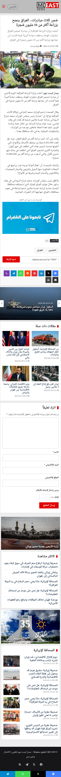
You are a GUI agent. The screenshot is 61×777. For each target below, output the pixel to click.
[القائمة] (3, 7)
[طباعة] (48, 280)
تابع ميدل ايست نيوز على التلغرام (30, 200)
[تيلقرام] (14, 273)
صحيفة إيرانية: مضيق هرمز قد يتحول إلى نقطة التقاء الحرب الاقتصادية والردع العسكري (42, 673)
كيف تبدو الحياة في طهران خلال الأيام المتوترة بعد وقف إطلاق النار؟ (30, 545)
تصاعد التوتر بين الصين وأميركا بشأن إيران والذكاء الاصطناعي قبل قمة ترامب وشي (17, 353)
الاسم (56, 452)
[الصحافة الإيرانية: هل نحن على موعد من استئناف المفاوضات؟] (11, 689)
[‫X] (48, 273)
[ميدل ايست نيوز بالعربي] (48, 6)
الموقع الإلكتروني (52, 477)
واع (47, 240)
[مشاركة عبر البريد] (55, 280)
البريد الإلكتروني (51, 465)
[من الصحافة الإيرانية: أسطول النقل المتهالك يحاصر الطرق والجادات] (45, 338)
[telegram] (30, 218)
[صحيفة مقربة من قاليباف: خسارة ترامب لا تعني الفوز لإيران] (11, 716)
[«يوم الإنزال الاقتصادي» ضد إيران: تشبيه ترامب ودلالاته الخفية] (11, 661)
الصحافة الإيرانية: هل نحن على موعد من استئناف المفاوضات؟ (33, 592)
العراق (39, 250)
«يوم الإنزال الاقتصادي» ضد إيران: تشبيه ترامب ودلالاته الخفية (41, 659)
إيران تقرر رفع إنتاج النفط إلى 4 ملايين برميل (46, 385)
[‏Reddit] (27, 273)
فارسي (12, 7)
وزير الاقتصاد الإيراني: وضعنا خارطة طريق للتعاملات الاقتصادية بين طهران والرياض (16, 388)
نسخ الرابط (11, 259)
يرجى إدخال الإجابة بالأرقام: (47, 490)
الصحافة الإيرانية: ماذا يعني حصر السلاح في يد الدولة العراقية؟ (31, 583)
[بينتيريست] (34, 273)
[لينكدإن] (41, 273)
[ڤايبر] (7, 273)
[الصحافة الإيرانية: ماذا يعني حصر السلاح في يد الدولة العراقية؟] (11, 702)
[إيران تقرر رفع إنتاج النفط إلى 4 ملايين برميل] (45, 373)
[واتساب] (21, 273)
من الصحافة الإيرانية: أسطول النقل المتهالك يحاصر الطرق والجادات (45, 352)
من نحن (29, 757)
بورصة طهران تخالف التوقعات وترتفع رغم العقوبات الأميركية (32, 602)
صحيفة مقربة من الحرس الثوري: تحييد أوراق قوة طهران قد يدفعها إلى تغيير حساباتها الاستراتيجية (41, 728)
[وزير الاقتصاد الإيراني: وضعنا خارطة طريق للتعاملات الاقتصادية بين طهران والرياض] (15, 373)
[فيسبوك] (55, 273)
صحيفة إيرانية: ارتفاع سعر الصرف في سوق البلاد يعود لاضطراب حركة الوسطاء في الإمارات (31, 565)
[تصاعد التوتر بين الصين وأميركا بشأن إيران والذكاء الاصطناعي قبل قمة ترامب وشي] (15, 338)
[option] (30, 303)
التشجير (52, 250)
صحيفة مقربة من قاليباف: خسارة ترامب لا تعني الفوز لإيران (41, 714)
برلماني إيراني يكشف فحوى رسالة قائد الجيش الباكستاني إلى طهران (35, 574)
